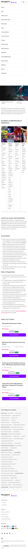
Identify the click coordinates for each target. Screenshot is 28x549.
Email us (5, 505)
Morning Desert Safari (18, 429)
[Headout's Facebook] (9, 533)
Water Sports (4, 61)
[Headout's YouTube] (7, 533)
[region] (14, 169)
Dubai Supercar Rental (19, 424)
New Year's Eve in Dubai (6, 457)
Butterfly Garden (5, 420)
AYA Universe (17, 443)
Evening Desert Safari (6, 429)
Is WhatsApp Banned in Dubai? (8, 464)
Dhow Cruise (14, 417)
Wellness (3, 65)
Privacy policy (4, 514)
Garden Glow (16, 436)
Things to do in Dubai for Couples (9, 459)
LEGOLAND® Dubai (18, 438)
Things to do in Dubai (6, 466)
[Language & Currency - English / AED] (23, 2)
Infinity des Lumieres (6, 484)
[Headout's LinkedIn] (2, 533)
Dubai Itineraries (16, 454)
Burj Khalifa (10, 413)
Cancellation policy (5, 519)
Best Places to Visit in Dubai (7, 468)
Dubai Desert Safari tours (17, 427)
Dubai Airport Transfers (6, 452)
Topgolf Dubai (13, 478)
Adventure (4, 52)
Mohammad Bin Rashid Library (8, 475)
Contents (6, 546)
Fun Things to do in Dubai (7, 473)
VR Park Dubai (4, 448)
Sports (2, 69)
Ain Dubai (13, 420)
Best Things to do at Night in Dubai (9, 471)
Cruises (3, 40)
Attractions (4, 24)
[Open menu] (26, 2)
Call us (4, 502)
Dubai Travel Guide (5, 454)
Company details (5, 512)
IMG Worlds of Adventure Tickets (7, 102)
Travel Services (5, 36)
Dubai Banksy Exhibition (14, 482)
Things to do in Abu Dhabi (15, 487)
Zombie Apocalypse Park (7, 480)
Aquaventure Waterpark (7, 443)
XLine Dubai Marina (17, 484)
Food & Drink (4, 44)
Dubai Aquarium (16, 415)
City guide (3, 73)
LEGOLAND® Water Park (7, 441)
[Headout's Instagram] (4, 533)
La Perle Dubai (13, 448)
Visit (2, 11)
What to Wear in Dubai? (6, 461)
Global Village (18, 445)
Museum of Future (5, 422)
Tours (2, 28)
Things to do (4, 15)
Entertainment (5, 48)
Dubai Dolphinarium (6, 415)
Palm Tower (4, 482)
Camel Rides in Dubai (6, 431)
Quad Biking (16, 431)
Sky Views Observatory (6, 424)
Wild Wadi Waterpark (6, 436)
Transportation (5, 32)
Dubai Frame (18, 413)
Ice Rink (23, 436)
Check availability (14, 335)
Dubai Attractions (5, 19)
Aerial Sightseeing (5, 56)
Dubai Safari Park (5, 417)
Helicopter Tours (16, 422)
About (2, 7)
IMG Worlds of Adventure (15, 434)
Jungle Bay (17, 480)
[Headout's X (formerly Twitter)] (12, 533)
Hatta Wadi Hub (5, 478)
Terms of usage (4, 516)
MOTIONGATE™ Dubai (6, 438)
